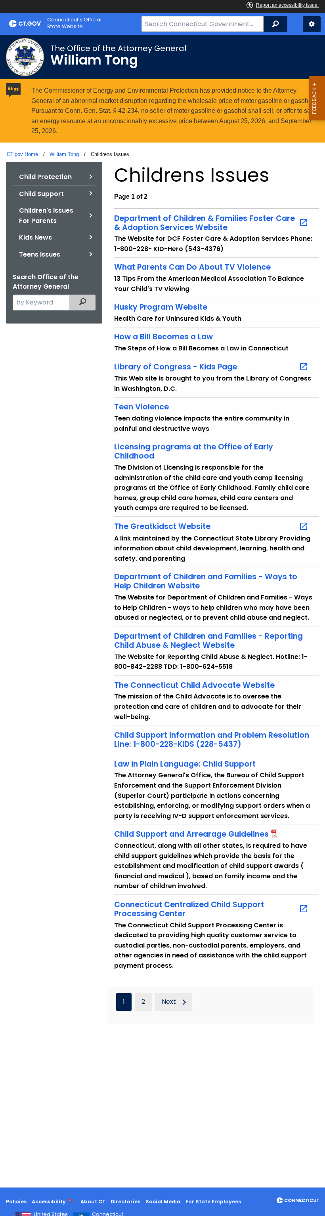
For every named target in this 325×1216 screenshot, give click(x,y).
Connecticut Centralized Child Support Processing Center (189, 909)
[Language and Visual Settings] (312, 24)
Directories (125, 1201)
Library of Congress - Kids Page (175, 367)
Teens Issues (39, 254)
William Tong (64, 154)
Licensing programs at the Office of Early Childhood (193, 451)
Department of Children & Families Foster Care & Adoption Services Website (204, 223)
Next (169, 1001)
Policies (16, 1201)
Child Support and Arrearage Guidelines (191, 834)
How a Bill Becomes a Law (163, 336)
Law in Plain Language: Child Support (185, 764)
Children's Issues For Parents (46, 215)
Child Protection (45, 176)
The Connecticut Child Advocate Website (194, 685)
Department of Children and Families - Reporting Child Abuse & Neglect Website (208, 641)
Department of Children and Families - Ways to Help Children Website (205, 581)
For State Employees (213, 1201)
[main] (162, 611)
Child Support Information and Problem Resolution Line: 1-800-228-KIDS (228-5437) (211, 740)
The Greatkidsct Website (162, 526)
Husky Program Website (160, 307)
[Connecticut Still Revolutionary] (298, 1200)
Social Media (162, 1201)
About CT (93, 1201)
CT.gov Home (22, 154)
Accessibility (49, 1201)
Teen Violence (141, 407)
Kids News (35, 237)
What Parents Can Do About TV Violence (192, 267)
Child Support (41, 193)
